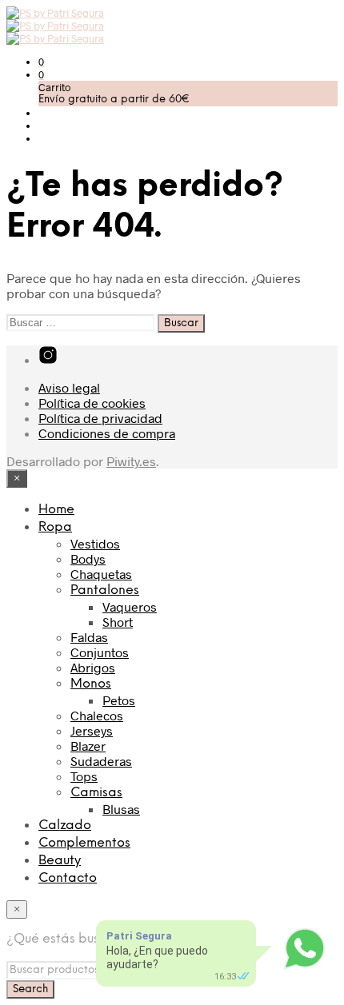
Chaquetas (101, 573)
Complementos (84, 843)
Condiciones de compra (106, 433)
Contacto (67, 878)
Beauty (59, 860)
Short (117, 621)
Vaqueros (129, 606)
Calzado (64, 825)
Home (56, 509)
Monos (90, 684)
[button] (41, 61)
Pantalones (104, 590)
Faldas (89, 636)
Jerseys (91, 730)
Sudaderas (101, 760)
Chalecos (96, 715)
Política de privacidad (100, 417)
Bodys (88, 558)
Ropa (55, 527)
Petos (118, 700)
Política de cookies (92, 402)
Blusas (121, 808)
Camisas (96, 793)
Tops (84, 776)
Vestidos (95, 543)
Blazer (88, 745)
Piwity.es (131, 461)
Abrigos (92, 667)
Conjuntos (99, 652)
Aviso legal (69, 387)
